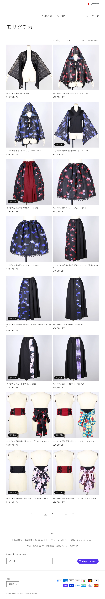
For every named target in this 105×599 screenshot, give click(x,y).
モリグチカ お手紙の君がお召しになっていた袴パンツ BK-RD (75, 266)
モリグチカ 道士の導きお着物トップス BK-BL (70, 151)
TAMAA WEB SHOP (18, 593)
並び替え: (56, 40)
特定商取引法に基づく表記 (36, 540)
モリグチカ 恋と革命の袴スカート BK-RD (22, 208)
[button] (5, 16)
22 (73, 514)
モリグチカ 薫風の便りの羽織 (17, 93)
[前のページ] (25, 514)
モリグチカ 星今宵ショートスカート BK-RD (70, 208)
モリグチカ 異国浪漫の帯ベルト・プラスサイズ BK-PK (27, 499)
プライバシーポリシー (59, 540)
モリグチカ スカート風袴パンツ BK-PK (21, 384)
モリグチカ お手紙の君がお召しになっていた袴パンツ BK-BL (29, 326)
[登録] (49, 561)
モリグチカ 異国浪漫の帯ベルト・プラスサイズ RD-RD (27, 441)
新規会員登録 (17, 540)
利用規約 (50, 546)
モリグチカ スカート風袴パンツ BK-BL (68, 325)
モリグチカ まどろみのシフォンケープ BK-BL (23, 151)
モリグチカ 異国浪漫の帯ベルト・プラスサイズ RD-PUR (74, 499)
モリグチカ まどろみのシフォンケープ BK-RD (70, 93)
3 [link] (45, 513)
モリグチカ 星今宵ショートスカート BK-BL (23, 265)
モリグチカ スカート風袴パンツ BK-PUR (68, 384)
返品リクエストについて (81, 540)
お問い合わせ (61, 546)
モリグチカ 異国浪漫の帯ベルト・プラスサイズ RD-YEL (74, 441)
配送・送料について (35, 546)
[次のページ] (80, 514)
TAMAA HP (74, 546)
